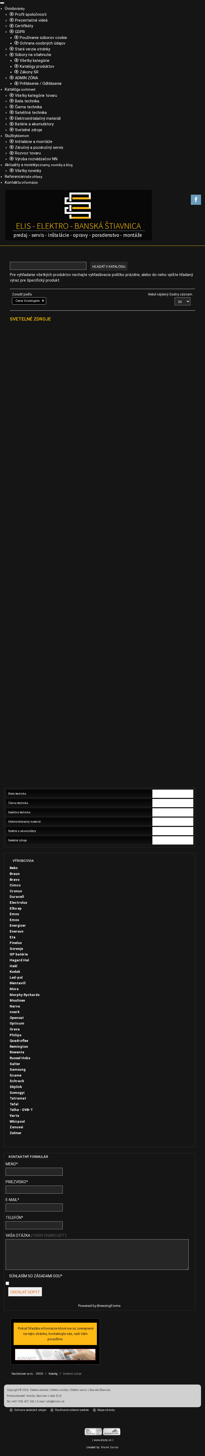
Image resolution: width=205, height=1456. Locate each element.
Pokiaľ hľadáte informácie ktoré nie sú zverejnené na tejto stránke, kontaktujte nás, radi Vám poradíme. (55, 1333)
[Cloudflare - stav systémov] (112, 1432)
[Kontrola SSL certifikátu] (93, 1432)
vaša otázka (36, 1235)
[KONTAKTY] (55, 1355)
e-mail (12, 1200)
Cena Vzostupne (27, 301)
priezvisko (17, 1182)
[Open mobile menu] (2, 3)
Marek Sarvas (110, 1447)
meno (12, 1164)
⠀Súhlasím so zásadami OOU (33, 1276)
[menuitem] (15, 8)
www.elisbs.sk (103, 1440)
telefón (14, 1217)
